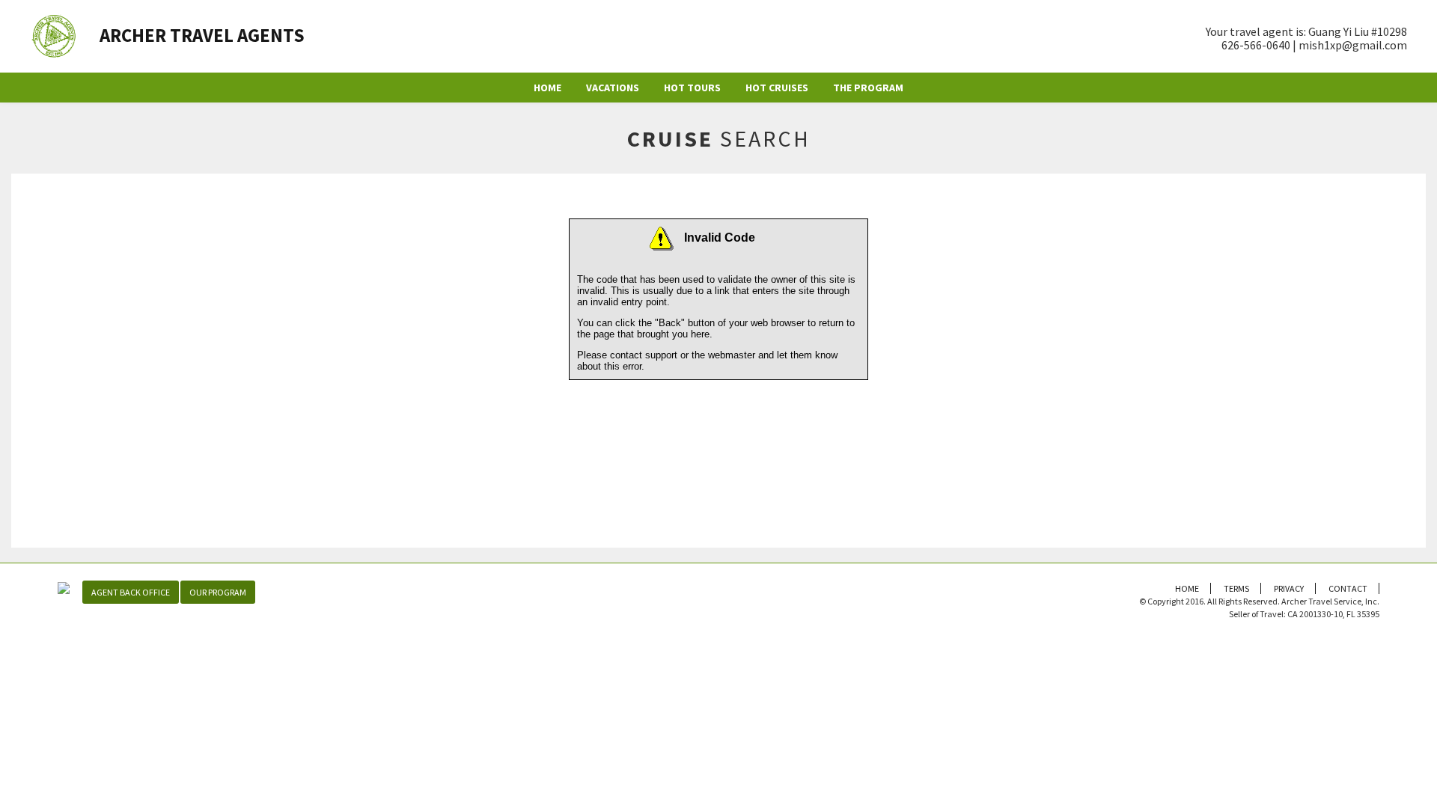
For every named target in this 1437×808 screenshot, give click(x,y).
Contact (1347, 588)
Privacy (1289, 588)
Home (547, 87)
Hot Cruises (776, 87)
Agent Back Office (130, 592)
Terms (1236, 588)
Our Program (217, 592)
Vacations (612, 87)
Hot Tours (692, 87)
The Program (868, 87)
